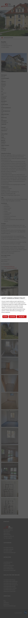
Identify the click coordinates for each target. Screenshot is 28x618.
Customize (12, 316)
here (20, 310)
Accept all (21, 316)
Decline (5, 316)
